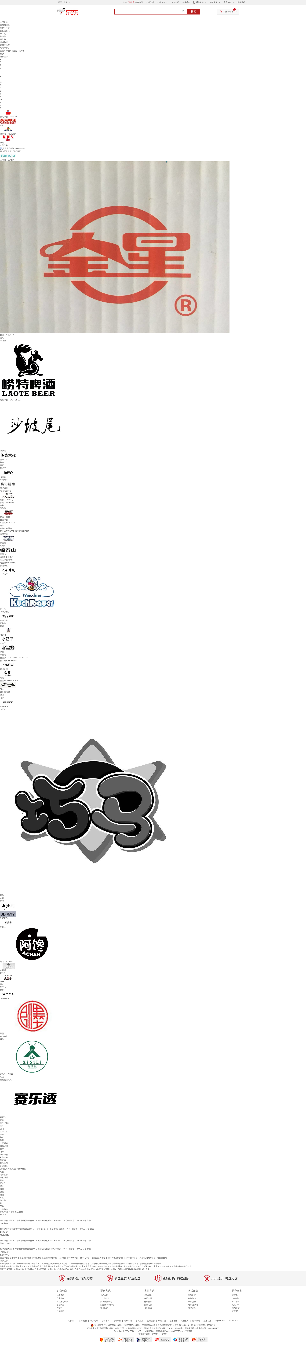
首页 (2, 51)
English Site (220, 1321)
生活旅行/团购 (63, 1301)
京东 (78, 13)
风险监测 (185, 1321)
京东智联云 (103, 1266)
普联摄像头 (5, 31)
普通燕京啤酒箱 (98, 1258)
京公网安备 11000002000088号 (108, 1325)
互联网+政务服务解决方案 (138, 1269)
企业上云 (60, 1266)
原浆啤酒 (4, 1154)
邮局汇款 (148, 1305)
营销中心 (128, 1321)
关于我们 (71, 1321)
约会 (2, 1172)
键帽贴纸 (4, 42)
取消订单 (192, 1308)
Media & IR (233, 1321)
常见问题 (60, 1305)
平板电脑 (19, 1266)
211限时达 (104, 1298)
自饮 (2, 1189)
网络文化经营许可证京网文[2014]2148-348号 (163, 1328)
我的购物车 (228, 12)
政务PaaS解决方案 (70, 1269)
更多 (2, 1120)
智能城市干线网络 (39, 1266)
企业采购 (186, 2)
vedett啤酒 (73, 1258)
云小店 (154, 1266)
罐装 (2, 1197)
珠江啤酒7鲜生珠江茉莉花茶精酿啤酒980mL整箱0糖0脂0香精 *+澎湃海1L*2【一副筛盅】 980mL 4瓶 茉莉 (45, 1220)
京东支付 (156, 1334)
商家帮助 (117, 1321)
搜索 (193, 11)
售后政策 (192, 1295)
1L (1, 1203)
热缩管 (95, 1266)
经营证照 (188, 1331)
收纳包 (3, 36)
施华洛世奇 (29, 1269)
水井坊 (21, 1269)
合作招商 (105, 1321)
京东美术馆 (5, 45)
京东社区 (173, 1321)
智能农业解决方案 (143, 1266)
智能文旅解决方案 (7, 1266)
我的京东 (161, 2)
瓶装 (2, 1195)
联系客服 (60, 1311)
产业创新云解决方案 (43, 1269)
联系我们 (83, 1321)
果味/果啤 (4, 1146)
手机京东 (200, 2)
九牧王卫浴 (86, 1266)
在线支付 (148, 1298)
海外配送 (104, 1308)
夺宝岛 (235, 1295)
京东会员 (175, 2)
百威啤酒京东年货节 (8, 1258)
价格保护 (192, 1298)
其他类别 (4, 1163)
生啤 (2, 1134)
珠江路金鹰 (162, 1258)
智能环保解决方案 (181, 1266)
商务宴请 (4, 1175)
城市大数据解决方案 (126, 1266)
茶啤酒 (3, 1160)
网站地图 (51, 1266)
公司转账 (148, 1308)
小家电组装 (113, 1266)
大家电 (59, 1308)
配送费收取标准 (107, 1305)
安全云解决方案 (108, 1269)
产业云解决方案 (11, 1269)
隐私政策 (196, 1321)
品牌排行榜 (5, 28)
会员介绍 (60, 1298)
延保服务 (236, 1301)
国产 (2, 1126)
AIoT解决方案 (121, 1269)
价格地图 (83, 1269)
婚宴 (2, 1180)
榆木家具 (91, 1269)
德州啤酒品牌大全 (115, 1258)
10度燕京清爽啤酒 (147, 1258)
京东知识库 (5, 25)
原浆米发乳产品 (50, 1258)
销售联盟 (162, 1321)
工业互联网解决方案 (72, 1266)
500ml (2, 1206)
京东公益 (207, 1321)
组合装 (3, 1200)
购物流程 (60, 1295)
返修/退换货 (193, 1305)
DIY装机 (235, 1298)
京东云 (165, 1334)
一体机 (3, 33)
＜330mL (4, 1209)
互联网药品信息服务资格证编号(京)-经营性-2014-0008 (165, 1325)
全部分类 (4, 22)
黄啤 (2, 1149)
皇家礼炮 (170, 1266)
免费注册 (139, 2)
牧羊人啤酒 (85, 1258)
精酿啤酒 (4, 1157)
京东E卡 (235, 1305)
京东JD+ (235, 1311)
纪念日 (3, 1183)
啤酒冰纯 (37, 1258)
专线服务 (161, 1266)
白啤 (2, 1152)
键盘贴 (3, 39)
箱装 (2, 1192)
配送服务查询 (106, 1301)
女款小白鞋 (57, 1269)
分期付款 (148, 1301)
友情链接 (151, 1321)
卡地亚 (98, 1269)
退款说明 (192, 1301)
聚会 (2, 1186)
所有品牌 (4, 56)
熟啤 (2, 1137)
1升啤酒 (62, 1258)
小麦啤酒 (4, 1143)
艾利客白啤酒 (131, 1258)
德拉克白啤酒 (25, 1258)
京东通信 (236, 1308)
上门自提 (104, 1295)
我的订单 (150, 2)
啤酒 (8, 51)
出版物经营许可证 (134, 1328)
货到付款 (148, 1295)
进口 (2, 1129)
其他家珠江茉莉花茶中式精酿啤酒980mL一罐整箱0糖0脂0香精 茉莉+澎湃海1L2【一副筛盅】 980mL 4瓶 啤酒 (47, 1229)
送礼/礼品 (4, 1177)
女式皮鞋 (28, 1266)
